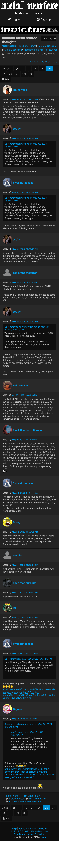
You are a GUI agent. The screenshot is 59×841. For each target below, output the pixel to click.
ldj (14, 607)
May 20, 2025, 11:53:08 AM (25, 532)
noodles (18, 555)
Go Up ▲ (42, 828)
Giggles (17, 709)
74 (35, 68)
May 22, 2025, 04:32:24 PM (25, 653)
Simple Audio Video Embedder (29, 834)
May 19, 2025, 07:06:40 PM (25, 192)
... (29, 68)
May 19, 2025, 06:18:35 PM (25, 138)
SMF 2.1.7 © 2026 (20, 831)
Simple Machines (39, 831)
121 (24, 74)
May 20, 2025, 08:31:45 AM (25, 493)
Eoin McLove (21, 385)
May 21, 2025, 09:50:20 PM (25, 565)
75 (42, 68)
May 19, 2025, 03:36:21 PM (25, 99)
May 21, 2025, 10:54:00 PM (25, 617)
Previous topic (36, 61)
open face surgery (24, 582)
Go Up (5, 807)
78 (10, 74)
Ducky (17, 522)
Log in (15, 19)
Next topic (51, 61)
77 (3, 74)
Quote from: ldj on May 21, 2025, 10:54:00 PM (28, 658)
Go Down (6, 68)
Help (14, 828)
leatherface (20, 89)
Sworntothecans (23, 182)
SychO (44, 837)
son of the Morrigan (25, 272)
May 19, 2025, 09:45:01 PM (25, 321)
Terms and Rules (27, 828)
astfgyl (17, 128)
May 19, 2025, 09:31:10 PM (24, 282)
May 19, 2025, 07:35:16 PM (25, 249)
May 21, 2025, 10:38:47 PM (25, 592)
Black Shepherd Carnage (28, 430)
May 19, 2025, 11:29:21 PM (24, 440)
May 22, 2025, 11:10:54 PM (24, 719)
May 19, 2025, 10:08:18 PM (24, 395)
